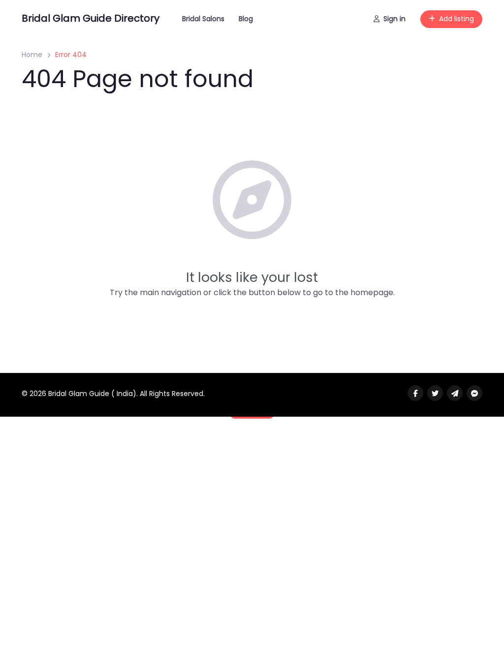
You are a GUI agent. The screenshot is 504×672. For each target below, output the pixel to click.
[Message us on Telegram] (455, 393)
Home (32, 55)
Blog (246, 19)
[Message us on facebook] (474, 393)
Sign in (394, 19)
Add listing (456, 19)
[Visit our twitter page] (435, 393)
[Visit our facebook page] (415, 393)
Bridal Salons (203, 19)
